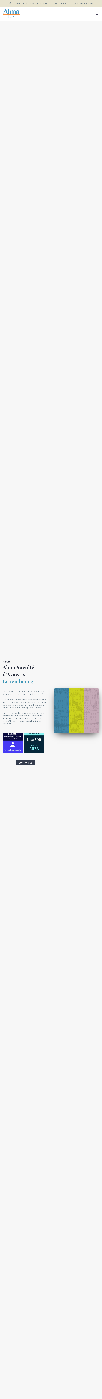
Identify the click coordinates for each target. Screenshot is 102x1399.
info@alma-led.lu (85, 3)
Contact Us (25, 763)
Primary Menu (96, 14)
